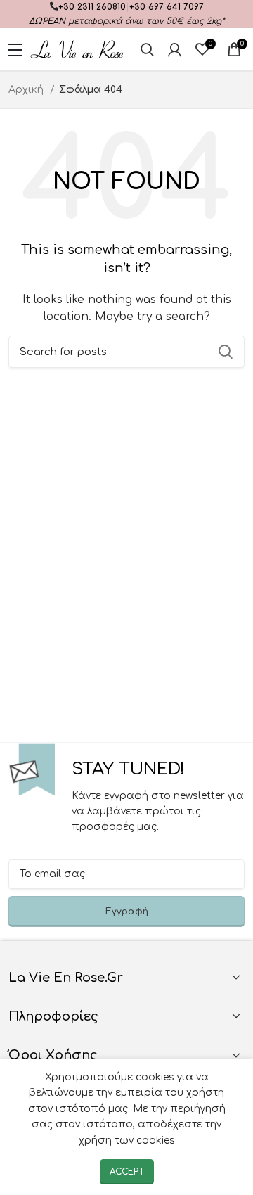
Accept (127, 1172)
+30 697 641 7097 (166, 7)
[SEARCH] (225, 352)
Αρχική (27, 89)
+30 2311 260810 (92, 7)
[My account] (174, 49)
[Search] (147, 49)
